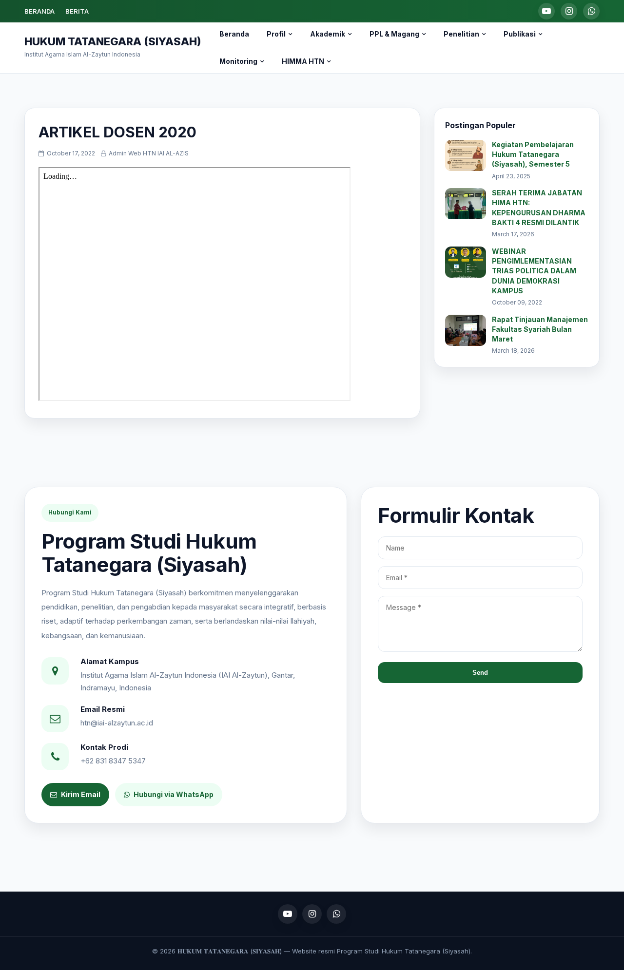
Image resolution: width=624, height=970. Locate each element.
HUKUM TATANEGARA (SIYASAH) (112, 41)
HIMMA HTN (303, 61)
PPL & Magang (394, 34)
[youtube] (546, 11)
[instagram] (569, 11)
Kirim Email (80, 794)
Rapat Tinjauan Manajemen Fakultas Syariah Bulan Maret (540, 329)
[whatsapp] (591, 11)
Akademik (327, 34)
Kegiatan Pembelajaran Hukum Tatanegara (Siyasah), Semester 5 (533, 154)
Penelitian (461, 34)
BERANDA (39, 11)
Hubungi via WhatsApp (174, 794)
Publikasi (520, 34)
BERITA (77, 11)
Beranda (234, 34)
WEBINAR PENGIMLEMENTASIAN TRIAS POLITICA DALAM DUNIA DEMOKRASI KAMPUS (534, 271)
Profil (276, 34)
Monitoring (238, 61)
